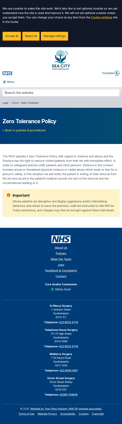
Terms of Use (26, 413)
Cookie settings (101, 17)
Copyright (98, 413)
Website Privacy (47, 413)
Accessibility (67, 413)
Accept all (11, 36)
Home (5, 103)
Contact (61, 276)
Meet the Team (61, 259)
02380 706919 (68, 394)
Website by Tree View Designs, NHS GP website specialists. (66, 408)
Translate (108, 73)
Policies (61, 253)
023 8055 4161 (68, 370)
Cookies (84, 413)
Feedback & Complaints (61, 270)
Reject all (31, 36)
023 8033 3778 (68, 322)
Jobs (61, 265)
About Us (61, 247)
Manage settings (54, 36)
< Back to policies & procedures (24, 130)
